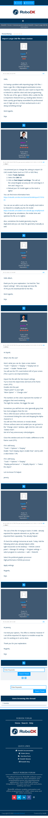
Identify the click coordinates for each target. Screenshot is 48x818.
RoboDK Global (19, 813)
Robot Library (25, 753)
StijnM (22, 54)
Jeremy (6, 347)
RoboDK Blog (25, 762)
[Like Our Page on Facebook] (29, 797)
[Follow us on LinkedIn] (24, 797)
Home (17, 723)
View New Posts (25, 756)
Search (25, 723)
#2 (43, 162)
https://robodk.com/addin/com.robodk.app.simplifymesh (24, 211)
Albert (6, 164)
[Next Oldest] (23, 677)
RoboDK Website (25, 759)
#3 (43, 272)
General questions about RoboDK (23, 25)
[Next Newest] (25, 677)
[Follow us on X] (19, 797)
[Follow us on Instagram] (34, 797)
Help (31, 723)
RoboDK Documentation (25, 750)
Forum (10, 25)
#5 (43, 523)
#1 (43, 73)
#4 (43, 345)
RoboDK (3, 25)
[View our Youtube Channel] (14, 797)
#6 (43, 622)
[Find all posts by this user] (23, 125)
